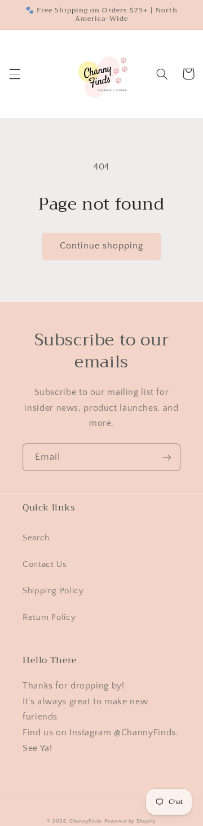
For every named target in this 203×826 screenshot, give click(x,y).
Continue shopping (102, 246)
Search (36, 538)
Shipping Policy (53, 591)
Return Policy (49, 617)
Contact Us (45, 564)
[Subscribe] (167, 457)
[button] (15, 74)
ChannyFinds (85, 821)
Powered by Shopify (130, 821)
